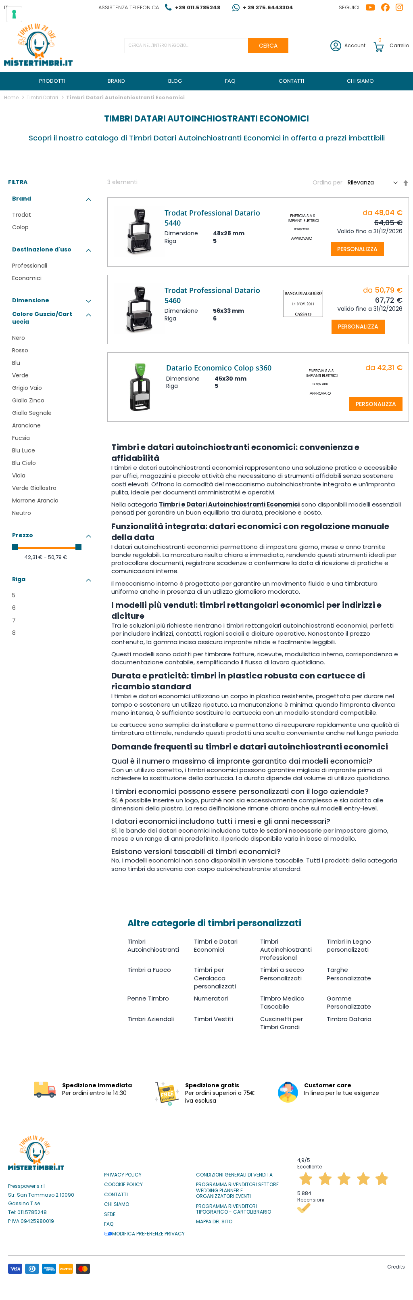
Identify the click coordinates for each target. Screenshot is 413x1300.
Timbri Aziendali (150, 1019)
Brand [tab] (21, 199)
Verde (20, 375)
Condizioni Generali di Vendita (234, 1175)
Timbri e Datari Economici (216, 945)
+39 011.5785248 (197, 7)
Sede (109, 1214)
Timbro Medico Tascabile (282, 1002)
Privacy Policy (123, 1175)
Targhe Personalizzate (349, 973)
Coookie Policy (123, 1184)
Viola (18, 475)
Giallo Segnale (32, 413)
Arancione (26, 425)
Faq (108, 1224)
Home (12, 97)
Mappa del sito (214, 1222)
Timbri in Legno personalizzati (349, 945)
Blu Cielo (24, 463)
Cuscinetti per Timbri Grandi (281, 1023)
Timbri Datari (43, 97)
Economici (27, 278)
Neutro (21, 513)
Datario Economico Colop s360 (218, 368)
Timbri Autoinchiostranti (153, 945)
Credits (396, 1266)
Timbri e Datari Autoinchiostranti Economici (229, 504)
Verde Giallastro (34, 488)
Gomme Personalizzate (349, 1002)
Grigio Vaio (27, 388)
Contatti (116, 1194)
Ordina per (327, 182)
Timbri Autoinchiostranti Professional (286, 949)
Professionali (29, 266)
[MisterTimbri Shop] (38, 45)
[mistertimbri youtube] (373, 7)
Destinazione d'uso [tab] (41, 249)
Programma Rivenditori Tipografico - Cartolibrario (233, 1209)
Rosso (20, 350)
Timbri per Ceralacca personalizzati (215, 977)
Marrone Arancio (35, 500)
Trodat (21, 215)
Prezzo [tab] (22, 535)
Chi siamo (116, 1204)
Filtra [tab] (17, 182)
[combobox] (207, 45)
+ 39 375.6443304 (268, 7)
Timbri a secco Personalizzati (282, 973)
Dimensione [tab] (30, 300)
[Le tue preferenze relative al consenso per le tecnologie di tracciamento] (14, 14)
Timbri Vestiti (213, 1019)
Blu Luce (23, 450)
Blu (16, 363)
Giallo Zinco (28, 400)
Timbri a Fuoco (149, 969)
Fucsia (21, 438)
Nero (18, 338)
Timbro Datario (349, 1019)
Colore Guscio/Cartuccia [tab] (42, 318)
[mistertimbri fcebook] (388, 7)
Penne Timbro (148, 998)
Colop (20, 227)
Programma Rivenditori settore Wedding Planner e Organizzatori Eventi (237, 1190)
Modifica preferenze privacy (148, 1234)
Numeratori (211, 998)
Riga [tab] (18, 579)
